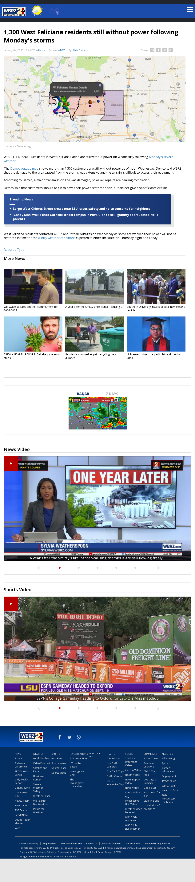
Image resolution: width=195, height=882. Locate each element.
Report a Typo (14, 250)
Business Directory (149, 764)
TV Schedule (169, 781)
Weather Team (41, 796)
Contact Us (92, 843)
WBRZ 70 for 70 (170, 790)
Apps (165, 763)
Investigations (78, 753)
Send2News (22, 815)
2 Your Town (151, 758)
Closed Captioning (28, 843)
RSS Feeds (21, 810)
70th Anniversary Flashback (168, 798)
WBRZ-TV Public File (71, 843)
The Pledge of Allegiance (152, 807)
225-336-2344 (168, 847)
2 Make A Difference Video (131, 762)
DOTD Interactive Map (115, 782)
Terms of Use (133, 843)
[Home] (14, 11)
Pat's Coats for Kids (152, 794)
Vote (17, 828)
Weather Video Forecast (133, 810)
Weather (38, 753)
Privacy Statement (111, 843)
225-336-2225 (95, 847)
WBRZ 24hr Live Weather (40, 802)
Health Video (132, 774)
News (41, 50)
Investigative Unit (77, 773)
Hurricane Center (38, 777)
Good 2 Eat (150, 787)
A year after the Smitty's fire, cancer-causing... (93, 306)
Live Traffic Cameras (113, 764)
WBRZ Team (169, 785)
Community (150, 753)
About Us (167, 753)
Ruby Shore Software (65, 856)
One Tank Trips (115, 771)
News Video (21, 805)
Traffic (111, 753)
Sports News (58, 763)
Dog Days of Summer (150, 781)
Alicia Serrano (81, 50)
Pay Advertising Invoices (157, 843)
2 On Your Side (78, 758)
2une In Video (133, 770)
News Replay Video (132, 781)
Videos (129, 753)
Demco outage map (24, 168)
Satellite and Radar (40, 769)
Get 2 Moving (22, 787)
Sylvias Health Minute (22, 821)
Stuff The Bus (151, 800)
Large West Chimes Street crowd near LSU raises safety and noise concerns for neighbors (81, 209)
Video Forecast (41, 763)
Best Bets (56, 758)
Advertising (168, 758)
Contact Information (168, 769)
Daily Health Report (21, 781)
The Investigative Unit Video (77, 783)
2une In (19, 758)
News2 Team (22, 800)
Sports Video (58, 772)
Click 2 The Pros (150, 773)
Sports (55, 753)
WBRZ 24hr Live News (131, 818)
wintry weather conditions (56, 238)
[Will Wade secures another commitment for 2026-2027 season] (33, 286)
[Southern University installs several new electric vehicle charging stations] (156, 286)
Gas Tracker (113, 758)
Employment (169, 776)
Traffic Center (114, 776)
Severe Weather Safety (38, 788)
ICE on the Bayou (75, 764)
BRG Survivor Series (22, 773)
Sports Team (58, 768)
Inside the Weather (39, 810)
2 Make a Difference (21, 764)
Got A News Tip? (21, 794)
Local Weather (41, 758)
